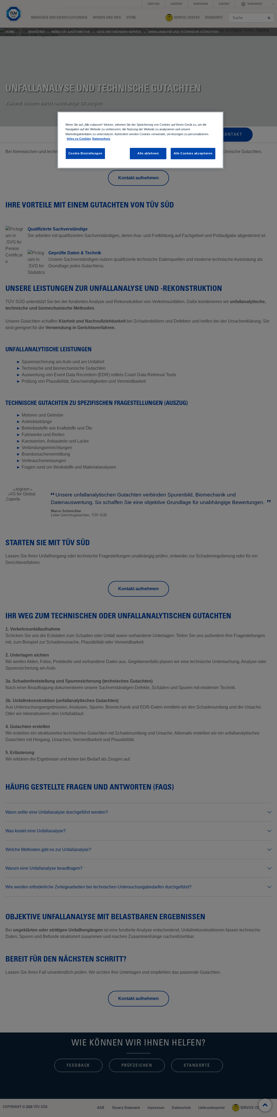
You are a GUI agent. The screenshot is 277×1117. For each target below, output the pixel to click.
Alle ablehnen (148, 153)
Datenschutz (101, 138)
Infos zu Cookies (79, 138)
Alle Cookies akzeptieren (193, 153)
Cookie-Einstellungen (85, 153)
